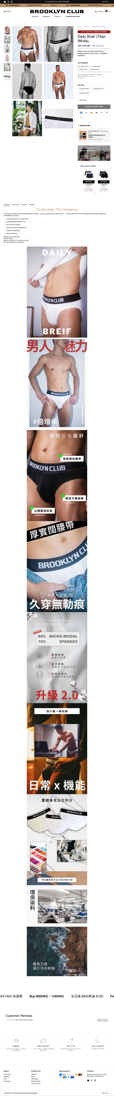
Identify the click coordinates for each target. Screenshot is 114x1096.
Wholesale (34, 1079)
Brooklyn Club (19, 1093)
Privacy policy (35, 1083)
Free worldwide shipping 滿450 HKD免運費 (57, 1)
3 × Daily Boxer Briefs (89, 185)
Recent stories (35, 1081)
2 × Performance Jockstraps (104, 185)
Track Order (7, 1074)
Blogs (33, 1076)
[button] (7, 11)
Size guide (7, 1081)
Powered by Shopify (30, 1093)
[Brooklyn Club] (57, 11)
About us (34, 1074)
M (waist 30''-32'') (98, 88)
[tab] (94, 193)
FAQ (5, 1079)
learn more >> (82, 78)
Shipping (6, 1076)
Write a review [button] (102, 1020)
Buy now (89, 181)
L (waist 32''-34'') (84, 93)
